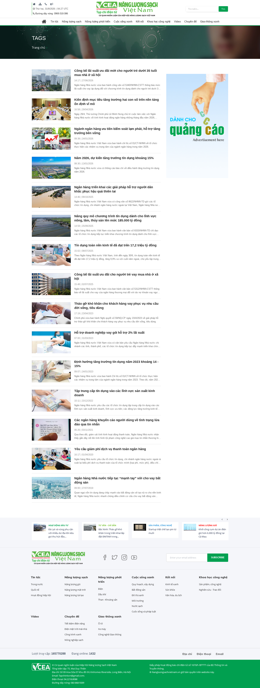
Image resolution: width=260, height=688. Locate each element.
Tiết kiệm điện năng (75, 623)
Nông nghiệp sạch (74, 640)
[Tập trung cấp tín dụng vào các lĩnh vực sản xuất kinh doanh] (51, 401)
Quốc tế (35, 589)
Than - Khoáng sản (107, 599)
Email (219, 654)
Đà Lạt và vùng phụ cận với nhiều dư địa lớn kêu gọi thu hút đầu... (61, 533)
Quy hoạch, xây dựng (143, 584)
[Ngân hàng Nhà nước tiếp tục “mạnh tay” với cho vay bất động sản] (51, 488)
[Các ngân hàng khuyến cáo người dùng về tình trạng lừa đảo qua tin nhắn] (51, 430)
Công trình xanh (73, 634)
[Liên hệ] (46, 4)
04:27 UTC (62, 8)
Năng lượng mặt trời (75, 589)
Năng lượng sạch (72, 21)
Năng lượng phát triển (97, 21)
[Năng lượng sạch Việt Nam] (41, 666)
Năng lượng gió (208, 525)
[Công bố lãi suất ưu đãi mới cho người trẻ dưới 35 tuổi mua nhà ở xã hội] (51, 80)
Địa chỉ (187, 654)
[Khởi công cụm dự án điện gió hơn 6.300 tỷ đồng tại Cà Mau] (190, 530)
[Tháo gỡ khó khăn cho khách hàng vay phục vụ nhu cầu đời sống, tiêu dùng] (51, 313)
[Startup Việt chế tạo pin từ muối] (140, 530)
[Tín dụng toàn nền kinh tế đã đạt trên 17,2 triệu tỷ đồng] (51, 255)
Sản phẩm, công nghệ (160, 525)
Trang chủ (38, 47)
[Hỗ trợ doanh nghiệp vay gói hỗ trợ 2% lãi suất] (51, 342)
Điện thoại (204, 654)
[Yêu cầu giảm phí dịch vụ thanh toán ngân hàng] (51, 459)
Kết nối (140, 21)
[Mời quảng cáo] (51, 4)
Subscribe (217, 557)
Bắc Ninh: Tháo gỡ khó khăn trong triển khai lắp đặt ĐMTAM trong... (111, 533)
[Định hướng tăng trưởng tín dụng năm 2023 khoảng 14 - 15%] (51, 371)
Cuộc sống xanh (123, 21)
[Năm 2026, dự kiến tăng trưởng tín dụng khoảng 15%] (51, 168)
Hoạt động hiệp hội (41, 595)
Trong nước (37, 584)
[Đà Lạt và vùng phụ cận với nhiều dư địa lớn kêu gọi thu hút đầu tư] (40, 530)
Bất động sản (138, 589)
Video (177, 21)
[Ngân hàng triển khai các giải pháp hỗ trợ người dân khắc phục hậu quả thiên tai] (51, 197)
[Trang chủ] (34, 4)
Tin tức (54, 21)
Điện (100, 588)
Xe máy (102, 629)
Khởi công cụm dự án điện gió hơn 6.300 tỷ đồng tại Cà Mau (212, 533)
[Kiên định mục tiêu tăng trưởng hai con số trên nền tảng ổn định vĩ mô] (51, 109)
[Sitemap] (40, 4)
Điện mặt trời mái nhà (76, 629)
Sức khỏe (170, 589)
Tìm (223, 8)
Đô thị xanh (138, 595)
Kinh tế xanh (171, 584)
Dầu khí (102, 594)
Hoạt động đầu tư (58, 525)
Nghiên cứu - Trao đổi (210, 589)
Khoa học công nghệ (159, 21)
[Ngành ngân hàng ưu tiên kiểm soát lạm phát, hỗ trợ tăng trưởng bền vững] (51, 139)
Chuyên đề (190, 21)
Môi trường (138, 600)
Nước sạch (137, 606)
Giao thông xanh (209, 21)
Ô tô (100, 623)
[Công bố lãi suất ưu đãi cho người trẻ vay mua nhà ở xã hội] (51, 284)
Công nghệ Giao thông (109, 634)
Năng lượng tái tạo (74, 595)
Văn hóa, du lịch (173, 595)
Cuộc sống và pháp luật (144, 611)
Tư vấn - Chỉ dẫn (107, 525)
